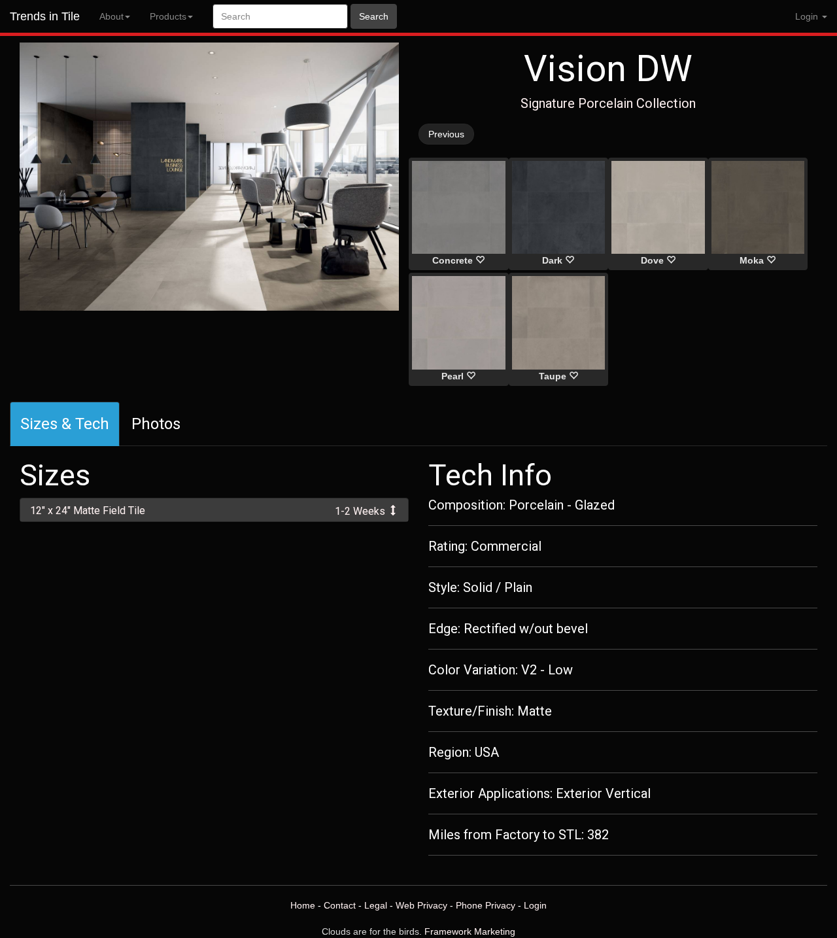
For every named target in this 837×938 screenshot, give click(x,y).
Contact (340, 905)
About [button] (111, 16)
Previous (446, 134)
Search (373, 16)
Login (535, 905)
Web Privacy (421, 905)
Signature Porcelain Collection (608, 103)
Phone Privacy (485, 905)
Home (302, 905)
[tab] (214, 509)
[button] (214, 510)
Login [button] (808, 16)
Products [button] (168, 16)
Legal (375, 905)
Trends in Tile (45, 16)
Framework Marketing (469, 931)
